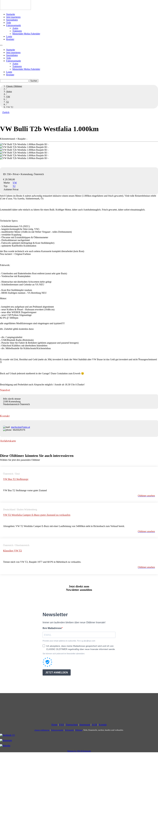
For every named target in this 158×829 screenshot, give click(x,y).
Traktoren (17, 31)
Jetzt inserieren (13, 17)
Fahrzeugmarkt (13, 25)
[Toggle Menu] (1, 45)
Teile (8, 22)
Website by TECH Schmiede (79, 751)
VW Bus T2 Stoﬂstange (15, 479)
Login (9, 36)
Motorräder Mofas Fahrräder (26, 33)
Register (10, 39)
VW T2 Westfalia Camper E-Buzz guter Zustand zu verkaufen (36, 514)
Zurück (5, 112)
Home (54, 724)
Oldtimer (78, 730)
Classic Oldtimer (14, 86)
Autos (15, 28)
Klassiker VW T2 (12, 550)
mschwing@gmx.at (20, 427)
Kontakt (103, 724)
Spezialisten (12, 19)
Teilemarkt (69, 730)
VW (15, 182)
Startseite (10, 14)
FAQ (61, 724)
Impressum (84, 724)
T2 (14, 186)
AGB (94, 724)
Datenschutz (72, 724)
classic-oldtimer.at (42, 730)
